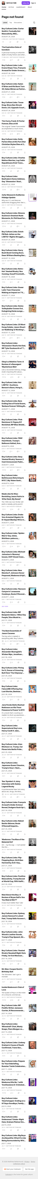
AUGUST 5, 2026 (8, 522)
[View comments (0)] (10, 42)
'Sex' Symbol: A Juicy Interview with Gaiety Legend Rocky (11, 784)
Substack (8, 1174)
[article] (19, 35)
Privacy (26, 1162)
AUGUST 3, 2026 (8, 560)
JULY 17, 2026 (7, 940)
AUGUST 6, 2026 (8, 483)
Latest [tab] (5, 23)
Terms (33, 1162)
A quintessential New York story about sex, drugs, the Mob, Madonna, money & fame (13, 790)
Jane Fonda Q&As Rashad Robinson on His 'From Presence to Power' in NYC (13, 707)
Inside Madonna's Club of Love (13, 988)
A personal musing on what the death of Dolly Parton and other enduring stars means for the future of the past (13, 53)
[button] (3, 7)
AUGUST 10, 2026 (8, 427)
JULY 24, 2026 (7, 810)
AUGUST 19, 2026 (8, 258)
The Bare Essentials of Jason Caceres (11, 632)
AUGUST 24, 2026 (8, 166)
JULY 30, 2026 (7, 657)
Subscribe (25, 3)
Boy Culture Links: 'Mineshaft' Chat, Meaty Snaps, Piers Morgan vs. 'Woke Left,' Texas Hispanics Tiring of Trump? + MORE (14, 1026)
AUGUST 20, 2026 (8, 240)
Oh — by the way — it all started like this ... (13, 846)
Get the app (29, 1169)
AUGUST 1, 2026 (8, 597)
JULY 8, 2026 (6, 1125)
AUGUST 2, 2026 (8, 578)
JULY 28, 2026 (7, 694)
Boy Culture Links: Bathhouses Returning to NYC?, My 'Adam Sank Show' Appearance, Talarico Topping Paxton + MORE (13, 478)
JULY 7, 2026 (6, 1143)
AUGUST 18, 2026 (8, 277)
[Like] (3, 42)
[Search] (34, 22)
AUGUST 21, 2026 (8, 221)
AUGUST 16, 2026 (8, 314)
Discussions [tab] (18, 23)
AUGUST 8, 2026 (8, 446)
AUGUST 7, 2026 (8, 465)
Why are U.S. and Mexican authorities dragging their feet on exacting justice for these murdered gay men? (14, 201)
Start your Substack (13, 1169)
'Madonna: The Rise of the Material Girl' (13, 840)
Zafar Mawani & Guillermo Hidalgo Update (13, 196)
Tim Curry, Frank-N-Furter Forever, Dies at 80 (13, 122)
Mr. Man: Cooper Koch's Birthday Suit (12, 970)
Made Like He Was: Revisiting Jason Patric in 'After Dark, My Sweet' (13, 496)
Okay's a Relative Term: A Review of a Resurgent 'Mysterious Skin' (13, 364)
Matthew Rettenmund (16, 39)
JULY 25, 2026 (7, 752)
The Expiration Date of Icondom (11, 48)
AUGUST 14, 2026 (8, 351)
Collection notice (19, 1164)
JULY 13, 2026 (7, 1032)
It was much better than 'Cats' (12, 903)
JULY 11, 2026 (7, 1069)
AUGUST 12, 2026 (8, 390)
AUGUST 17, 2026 (8, 295)
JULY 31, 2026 (7, 620)
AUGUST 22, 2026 (8, 184)
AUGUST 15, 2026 (8, 332)
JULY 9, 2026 (6, 1106)
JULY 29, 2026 (7, 676)
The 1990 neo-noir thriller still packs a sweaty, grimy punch (12, 503)
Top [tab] (10, 23)
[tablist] (12, 22)
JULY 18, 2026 (7, 921)
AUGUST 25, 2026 (8, 147)
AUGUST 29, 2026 (8, 36)
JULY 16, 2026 (7, 958)
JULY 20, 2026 (7, 884)
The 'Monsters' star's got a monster (11, 975)
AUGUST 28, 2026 (8, 73)
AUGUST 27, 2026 (8, 92)
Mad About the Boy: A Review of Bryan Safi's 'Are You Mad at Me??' (13, 897)
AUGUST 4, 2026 (8, 541)
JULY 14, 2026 (7, 1013)
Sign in (33, 3)
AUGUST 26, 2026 (8, 110)
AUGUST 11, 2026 (8, 409)
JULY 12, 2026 (7, 1050)
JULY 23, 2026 (7, 829)
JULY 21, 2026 (7, 865)
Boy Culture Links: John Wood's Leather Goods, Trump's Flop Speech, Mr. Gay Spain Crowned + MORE (13, 934)
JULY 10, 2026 (7, 1088)
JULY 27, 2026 (7, 733)
